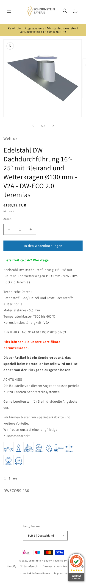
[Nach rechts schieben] (53, 126)
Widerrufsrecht (29, 566)
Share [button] (13, 478)
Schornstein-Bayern (41, 560)
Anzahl (7, 219)
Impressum (60, 573)
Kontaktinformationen (36, 573)
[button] (9, 11)
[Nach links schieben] (33, 126)
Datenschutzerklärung (56, 566)
